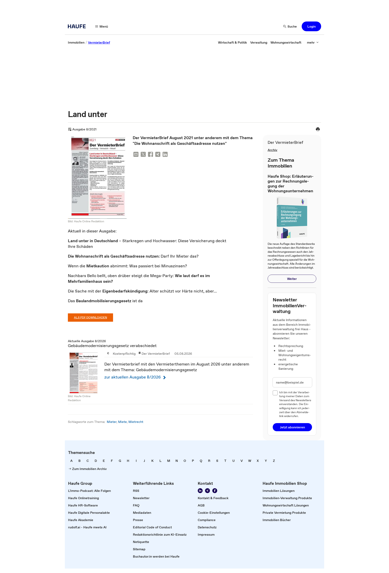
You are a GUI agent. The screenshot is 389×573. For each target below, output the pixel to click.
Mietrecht (135, 421)
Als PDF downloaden (90, 317)
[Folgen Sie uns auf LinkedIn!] (200, 490)
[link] (76, 42)
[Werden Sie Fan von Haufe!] (214, 490)
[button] (311, 26)
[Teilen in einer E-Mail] (136, 155)
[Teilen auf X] (143, 155)
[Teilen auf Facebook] (150, 155)
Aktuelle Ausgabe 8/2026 (160, 371)
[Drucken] (318, 129)
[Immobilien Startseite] (78, 26)
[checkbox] (275, 392)
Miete (122, 421)
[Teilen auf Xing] (158, 155)
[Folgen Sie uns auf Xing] (207, 490)
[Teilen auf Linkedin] (165, 155)
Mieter (111, 421)
